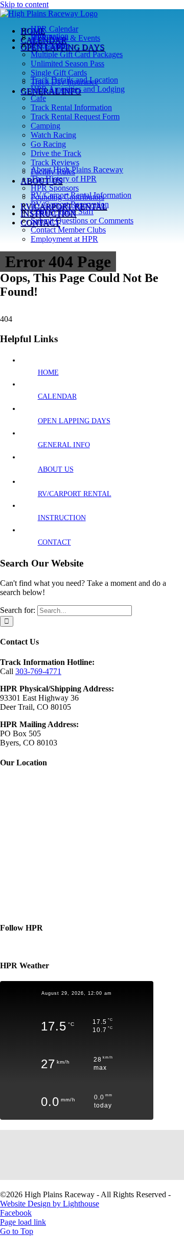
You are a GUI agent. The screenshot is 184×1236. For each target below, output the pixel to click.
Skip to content (24, 4)
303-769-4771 (38, 671)
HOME (48, 372)
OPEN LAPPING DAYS (74, 421)
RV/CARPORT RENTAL (74, 494)
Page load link (23, 1222)
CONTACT (54, 542)
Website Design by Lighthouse (49, 1203)
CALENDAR (57, 396)
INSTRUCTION (62, 518)
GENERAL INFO (64, 445)
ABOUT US (56, 469)
